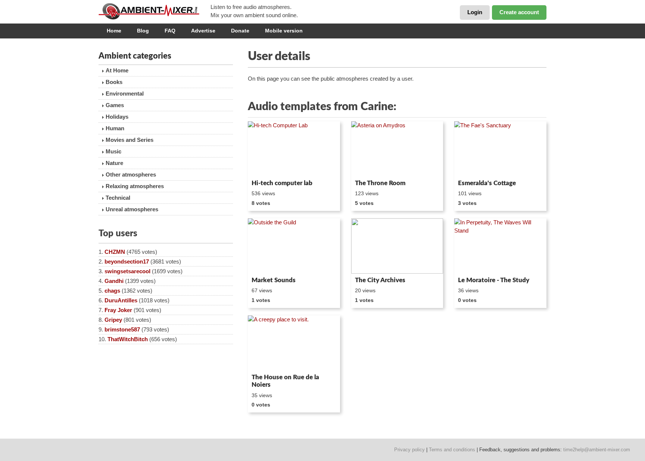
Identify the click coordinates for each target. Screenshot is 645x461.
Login (474, 12)
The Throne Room (380, 183)
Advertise (203, 31)
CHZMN (115, 252)
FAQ (170, 31)
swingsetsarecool (127, 271)
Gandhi (114, 281)
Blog (143, 31)
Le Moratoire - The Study (493, 280)
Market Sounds (274, 280)
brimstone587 (122, 329)
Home (114, 31)
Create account (519, 12)
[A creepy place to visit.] (294, 343)
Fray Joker (118, 310)
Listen (266, 166)
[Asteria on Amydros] (397, 149)
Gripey (113, 320)
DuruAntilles (121, 300)
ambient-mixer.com (155, 11)
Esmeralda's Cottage (487, 183)
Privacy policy (409, 449)
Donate (240, 31)
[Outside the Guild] (294, 246)
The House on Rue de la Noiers (285, 381)
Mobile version (284, 31)
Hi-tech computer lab (282, 183)
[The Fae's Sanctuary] (500, 149)
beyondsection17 (127, 261)
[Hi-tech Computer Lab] (294, 149)
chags (112, 290)
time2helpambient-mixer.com (596, 449)
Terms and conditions (452, 449)
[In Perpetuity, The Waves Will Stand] (500, 246)
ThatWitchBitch (128, 339)
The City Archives (380, 280)
